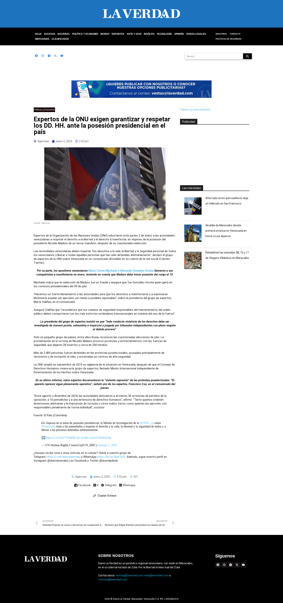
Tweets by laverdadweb (195, 109)
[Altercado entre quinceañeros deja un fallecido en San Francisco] (194, 215)
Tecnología (164, 34)
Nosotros (221, 34)
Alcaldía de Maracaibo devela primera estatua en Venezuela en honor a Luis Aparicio (226, 231)
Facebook (84, 485)
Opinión (179, 34)
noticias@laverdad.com (112, 579)
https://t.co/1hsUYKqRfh (60, 437)
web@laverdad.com (156, 575)
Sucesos (49, 34)
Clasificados (60, 39)
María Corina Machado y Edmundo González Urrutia (121, 270)
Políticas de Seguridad (228, 39)
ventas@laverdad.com (130, 575)
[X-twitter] (55, 55)
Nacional (64, 34)
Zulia (38, 34)
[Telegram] (49, 55)
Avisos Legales (196, 34)
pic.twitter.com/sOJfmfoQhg (94, 437)
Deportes (118, 34)
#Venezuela (48, 426)
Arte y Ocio (134, 34)
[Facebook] (36, 55)
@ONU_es (147, 423)
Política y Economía (85, 34)
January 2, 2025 (107, 445)
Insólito (149, 34)
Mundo (104, 34)
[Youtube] (61, 55)
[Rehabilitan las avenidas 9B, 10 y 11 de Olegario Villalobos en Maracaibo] (194, 270)
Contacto (235, 34)
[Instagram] (42, 55)
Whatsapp (129, 485)
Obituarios (42, 39)
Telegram (110, 485)
